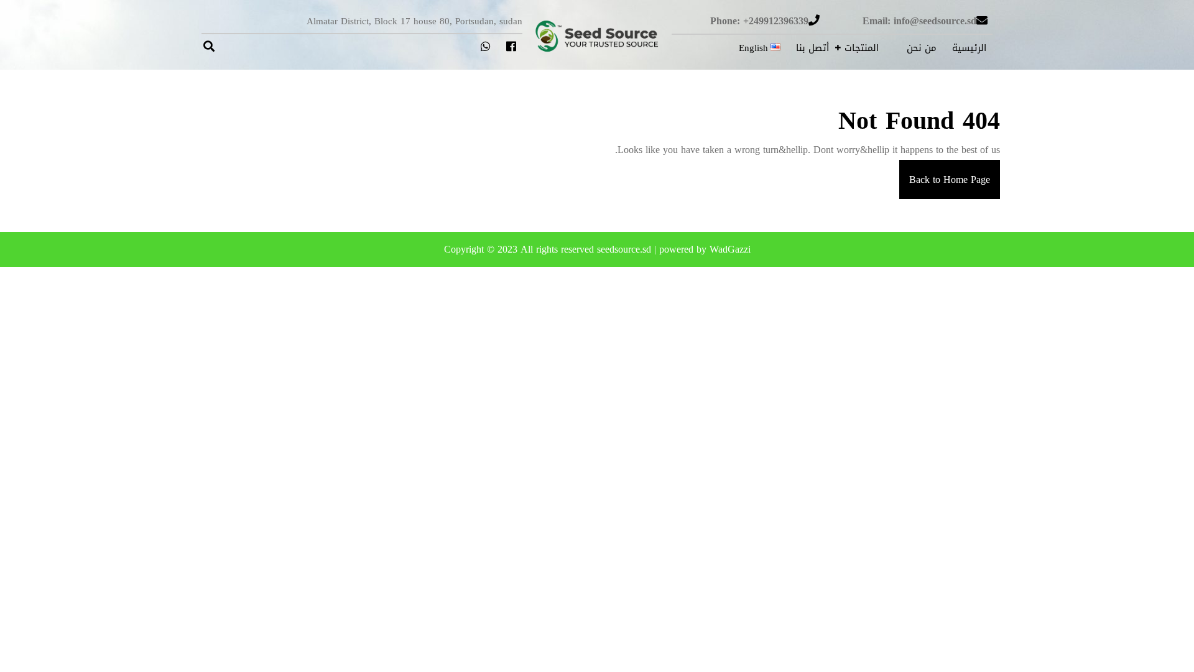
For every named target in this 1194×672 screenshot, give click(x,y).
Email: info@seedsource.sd (919, 20)
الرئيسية (969, 48)
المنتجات (862, 48)
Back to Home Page (944, 174)
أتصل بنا (812, 48)
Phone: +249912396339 (759, 20)
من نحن (922, 48)
